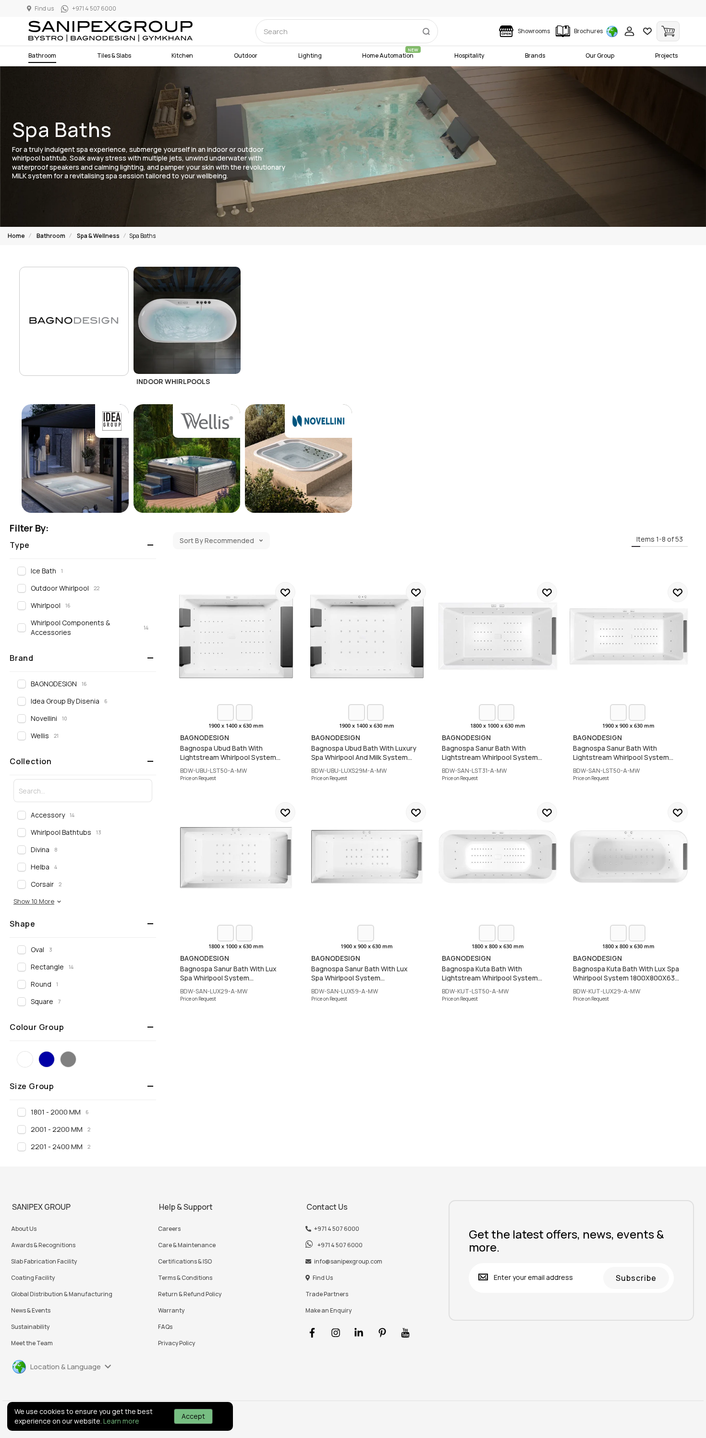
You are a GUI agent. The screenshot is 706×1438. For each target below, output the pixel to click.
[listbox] (236, 712)
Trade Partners (326, 1294)
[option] (225, 712)
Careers (169, 1229)
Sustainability (30, 1327)
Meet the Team (32, 1343)
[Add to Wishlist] (285, 592)
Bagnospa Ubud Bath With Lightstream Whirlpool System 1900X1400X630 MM (236, 636)
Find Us (323, 1278)
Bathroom (51, 236)
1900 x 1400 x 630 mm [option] (236, 725)
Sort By (191, 540)
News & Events (30, 1310)
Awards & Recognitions (43, 1245)
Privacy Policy (176, 1343)
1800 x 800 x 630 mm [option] (498, 946)
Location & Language (65, 1367)
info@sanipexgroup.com (348, 1261)
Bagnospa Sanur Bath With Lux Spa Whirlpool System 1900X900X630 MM (367, 856)
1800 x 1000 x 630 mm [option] (497, 725)
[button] (37, 901)
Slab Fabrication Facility (44, 1261)
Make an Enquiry (328, 1310)
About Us (24, 1229)
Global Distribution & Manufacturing (61, 1294)
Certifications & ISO (185, 1261)
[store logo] (110, 31)
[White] (25, 1059)
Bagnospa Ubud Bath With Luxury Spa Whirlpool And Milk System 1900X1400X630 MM (367, 636)
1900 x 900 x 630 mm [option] (628, 725)
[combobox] (347, 31)
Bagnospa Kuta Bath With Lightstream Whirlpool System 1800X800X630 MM (498, 856)
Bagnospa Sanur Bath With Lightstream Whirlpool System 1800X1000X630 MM (498, 636)
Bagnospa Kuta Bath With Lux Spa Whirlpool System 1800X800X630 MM (629, 856)
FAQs (165, 1327)
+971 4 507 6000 (336, 1229)
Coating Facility (33, 1278)
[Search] (426, 29)
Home (16, 236)
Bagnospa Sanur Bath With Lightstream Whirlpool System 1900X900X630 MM (629, 636)
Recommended (229, 540)
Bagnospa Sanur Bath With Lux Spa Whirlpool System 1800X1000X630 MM (236, 856)
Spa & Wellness (98, 236)
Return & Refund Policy (189, 1294)
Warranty (171, 1310)
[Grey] (68, 1059)
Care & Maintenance (187, 1245)
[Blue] (46, 1059)
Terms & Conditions (185, 1278)
